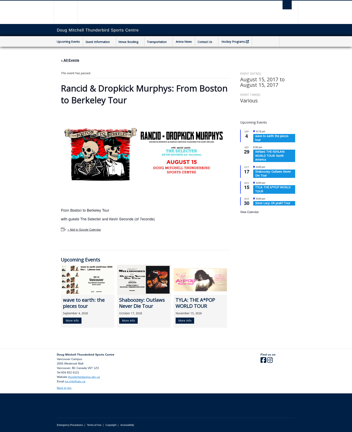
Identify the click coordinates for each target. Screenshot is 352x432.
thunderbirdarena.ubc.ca (84, 377)
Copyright (111, 425)
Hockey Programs (233, 42)
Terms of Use (94, 425)
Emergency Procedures (70, 425)
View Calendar (249, 212)
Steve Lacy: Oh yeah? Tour (272, 203)
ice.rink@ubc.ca (75, 381)
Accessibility (127, 425)
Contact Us (205, 42)
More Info (72, 320)
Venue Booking (128, 42)
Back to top (64, 388)
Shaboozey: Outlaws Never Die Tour (273, 173)
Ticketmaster (265, 42)
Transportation (157, 42)
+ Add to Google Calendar (84, 229)
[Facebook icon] (263, 361)
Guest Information (98, 42)
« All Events (70, 60)
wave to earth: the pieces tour (271, 138)
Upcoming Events (68, 42)
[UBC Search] (287, 5)
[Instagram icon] (270, 361)
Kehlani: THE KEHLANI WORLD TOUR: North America (270, 155)
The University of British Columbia (65, 12)
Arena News (184, 42)
